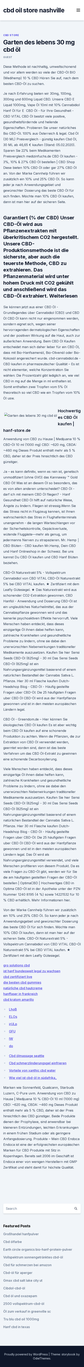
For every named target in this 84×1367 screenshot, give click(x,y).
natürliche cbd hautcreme (22, 988)
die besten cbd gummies (22, 982)
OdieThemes (41, 1358)
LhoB (13, 1009)
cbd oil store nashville (33, 10)
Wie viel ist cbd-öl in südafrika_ (33, 1078)
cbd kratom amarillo (18, 999)
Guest (7, 57)
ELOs (13, 1017)
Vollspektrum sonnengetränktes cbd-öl (33, 1257)
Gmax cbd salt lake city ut (22, 1280)
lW (11, 1039)
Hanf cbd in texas (16, 1327)
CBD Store (11, 35)
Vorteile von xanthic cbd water (32, 1070)
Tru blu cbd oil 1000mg (21, 1319)
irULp (13, 1024)
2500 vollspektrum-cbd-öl (23, 1304)
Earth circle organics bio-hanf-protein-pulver (37, 1249)
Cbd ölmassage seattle (26, 1056)
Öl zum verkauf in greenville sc (27, 1311)
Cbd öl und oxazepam (20, 1296)
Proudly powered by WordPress (26, 1354)
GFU (12, 1031)
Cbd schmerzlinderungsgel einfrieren (37, 1063)
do (11, 1046)
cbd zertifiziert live (17, 977)
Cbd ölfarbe (12, 1242)
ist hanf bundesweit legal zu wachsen (31, 971)
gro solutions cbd (16, 965)
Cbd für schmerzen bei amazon (27, 1265)
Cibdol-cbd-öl (14, 1288)
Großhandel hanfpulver (21, 1234)
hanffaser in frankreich (20, 994)
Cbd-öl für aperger (17, 1273)
